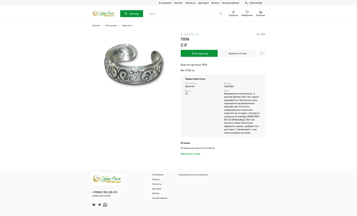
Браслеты (127, 25)
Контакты (190, 2)
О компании (165, 2)
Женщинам (111, 25)
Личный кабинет (230, 2)
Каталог (178, 2)
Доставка (204, 2)
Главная (96, 25)
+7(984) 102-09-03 (104, 192)
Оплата (215, 2)
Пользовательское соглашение (193, 174)
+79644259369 (255, 3)
